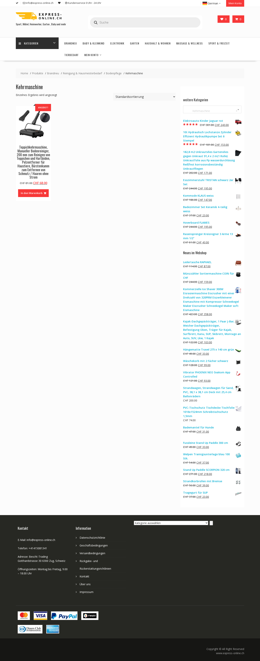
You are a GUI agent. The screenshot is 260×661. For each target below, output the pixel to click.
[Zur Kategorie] (211, 523)
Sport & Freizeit (219, 43)
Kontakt (84, 576)
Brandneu (70, 43)
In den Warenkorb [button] (31, 193)
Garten (134, 43)
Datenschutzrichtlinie (92, 537)
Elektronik (117, 43)
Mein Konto (235, 3)
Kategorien (31, 43)
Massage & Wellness (189, 43)
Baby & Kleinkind (93, 43)
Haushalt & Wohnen (158, 43)
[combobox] (212, 109)
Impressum (86, 592)
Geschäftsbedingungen (94, 545)
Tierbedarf (71, 55)
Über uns (85, 584)
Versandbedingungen (92, 553)
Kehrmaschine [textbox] (211, 111)
